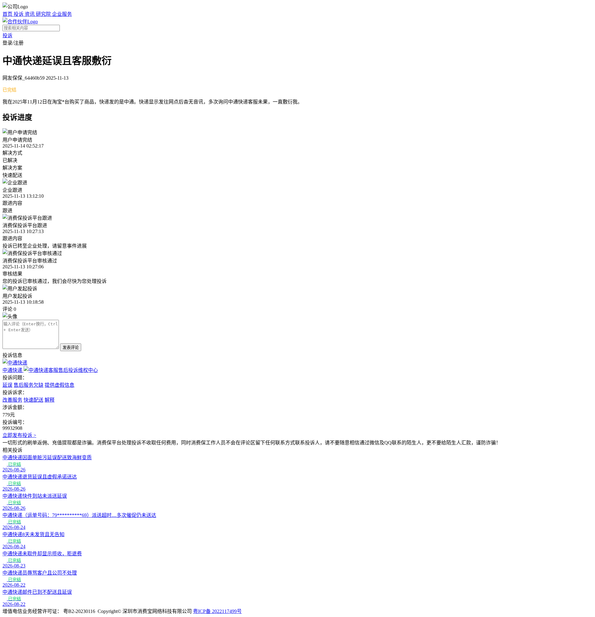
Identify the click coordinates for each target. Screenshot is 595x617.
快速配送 (33, 400)
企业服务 (62, 14)
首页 (8, 14)
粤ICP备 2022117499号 (217, 611)
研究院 (44, 14)
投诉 (19, 14)
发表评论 (71, 347)
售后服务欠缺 (28, 385)
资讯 (30, 14)
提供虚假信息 (59, 385)
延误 (7, 385)
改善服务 (12, 400)
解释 (50, 400)
